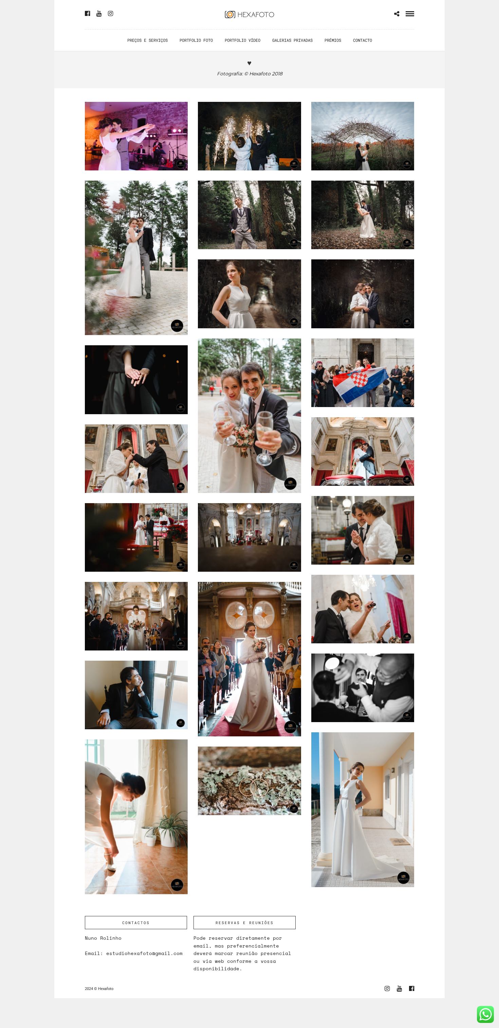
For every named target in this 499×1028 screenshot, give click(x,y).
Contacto (362, 40)
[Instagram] (110, 14)
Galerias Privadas (292, 40)
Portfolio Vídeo (242, 40)
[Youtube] (98, 14)
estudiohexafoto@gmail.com (144, 953)
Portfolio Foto (196, 40)
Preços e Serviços (147, 40)
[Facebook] (87, 14)
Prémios (333, 40)
